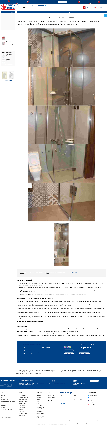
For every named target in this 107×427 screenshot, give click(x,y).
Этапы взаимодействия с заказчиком (8, 401)
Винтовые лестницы (22, 403)
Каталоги (4, 33)
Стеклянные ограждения (23, 397)
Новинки (75, 381)
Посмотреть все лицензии (8, 80)
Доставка (38, 399)
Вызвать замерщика (84, 353)
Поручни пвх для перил (23, 413)
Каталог (50, 400)
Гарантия (38, 401)
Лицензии (4, 70)
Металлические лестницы (23, 401)
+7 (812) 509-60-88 (22, 7)
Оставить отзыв (80, 12)
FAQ (1, 403)
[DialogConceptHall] (8, 56)
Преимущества (3, 405)
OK (93, 424)
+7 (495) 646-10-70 (85, 348)
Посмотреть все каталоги (6, 47)
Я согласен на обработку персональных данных (69, 356)
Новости (2, 397)
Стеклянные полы (22, 411)
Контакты (29, 12)
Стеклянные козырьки (23, 407)
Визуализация (51, 395)
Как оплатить (39, 397)
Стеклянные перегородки (23, 405)
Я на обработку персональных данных (45, 383)
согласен (39, 383)
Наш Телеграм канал (93, 395)
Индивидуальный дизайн (23, 399)
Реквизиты (39, 395)
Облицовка (21, 409)
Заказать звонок (101, 7)
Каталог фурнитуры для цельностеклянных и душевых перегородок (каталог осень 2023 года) (10, 43)
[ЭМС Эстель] (8, 61)
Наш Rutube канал (93, 400)
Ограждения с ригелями (23, 395)
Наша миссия (3, 407)
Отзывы (38, 403)
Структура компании (5, 399)
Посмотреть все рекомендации (8, 64)
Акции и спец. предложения (78, 384)
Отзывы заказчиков (7, 52)
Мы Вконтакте (92, 397)
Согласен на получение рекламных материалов (61, 383)
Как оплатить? (37, 12)
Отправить (94, 380)
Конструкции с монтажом (11, 12)
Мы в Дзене (92, 402)
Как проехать (62, 403)
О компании (20, 12)
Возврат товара (39, 405)
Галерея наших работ (48, 12)
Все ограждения (22, 415)
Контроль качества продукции (6, 409)
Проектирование (51, 397)
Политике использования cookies (76, 425)
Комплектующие (4, 12)
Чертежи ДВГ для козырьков (9, 36)
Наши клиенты (3, 395)
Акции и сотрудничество (68, 12)
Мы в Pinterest (92, 404)
